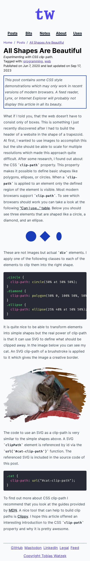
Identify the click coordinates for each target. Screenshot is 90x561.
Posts (12, 33)
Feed (75, 548)
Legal (64, 548)
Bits (29, 33)
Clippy (22, 516)
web (48, 61)
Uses (77, 33)
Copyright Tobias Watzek (45, 556)
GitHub (17, 548)
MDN (13, 510)
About (61, 33)
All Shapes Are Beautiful (46, 42)
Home (7, 42)
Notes (45, 33)
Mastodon (33, 548)
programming (33, 61)
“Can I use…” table (35, 208)
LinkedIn (50, 548)
